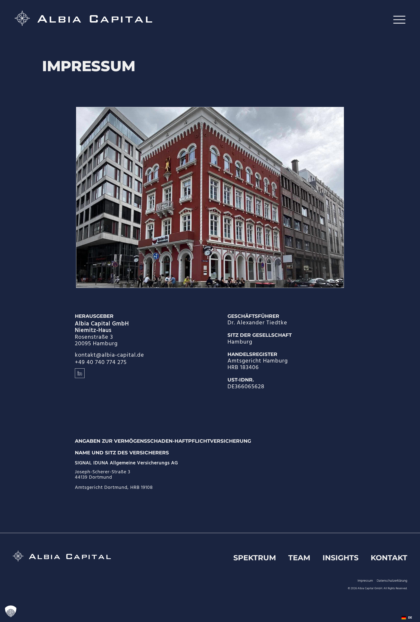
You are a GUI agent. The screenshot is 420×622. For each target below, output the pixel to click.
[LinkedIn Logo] (80, 373)
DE (410, 617)
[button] (10, 611)
